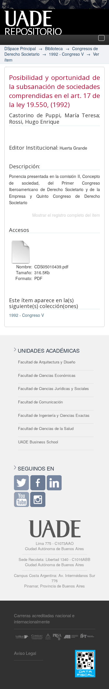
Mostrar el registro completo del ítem (66, 215)
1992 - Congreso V (66, 54)
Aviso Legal (25, 653)
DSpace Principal (20, 48)
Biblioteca (54, 48)
